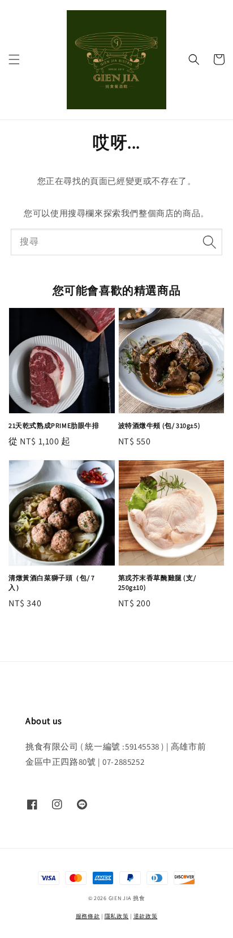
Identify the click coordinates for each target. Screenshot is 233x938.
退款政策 (145, 916)
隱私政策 (117, 916)
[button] (14, 59)
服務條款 (88, 916)
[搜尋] (209, 241)
